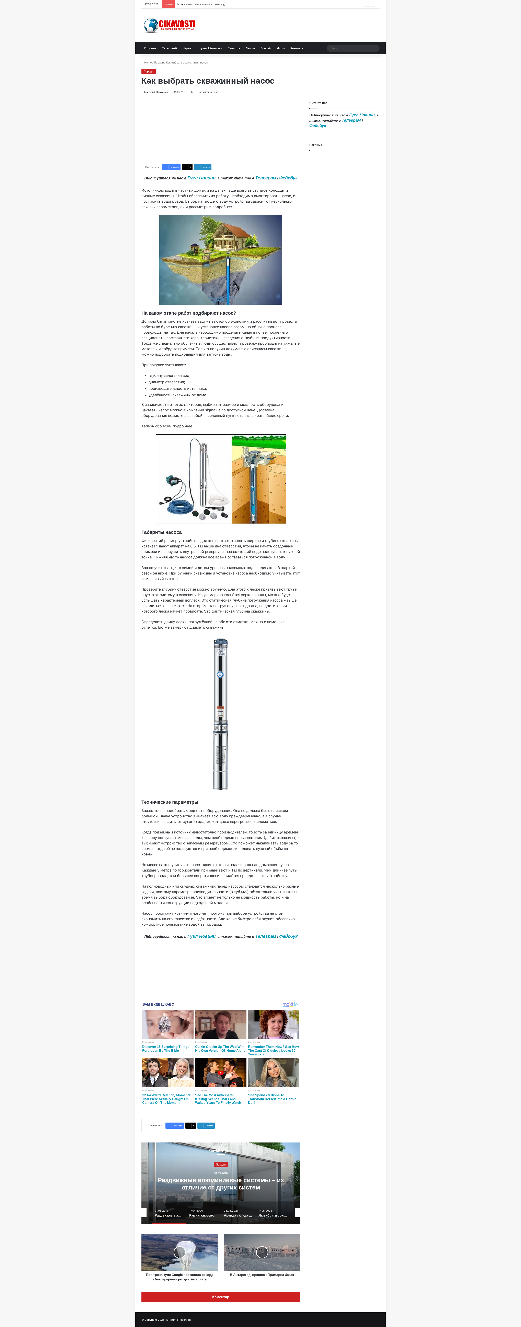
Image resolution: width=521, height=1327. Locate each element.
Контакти (296, 48)
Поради (159, 62)
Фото (281, 48)
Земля (250, 48)
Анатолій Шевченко (156, 92)
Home (147, 62)
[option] (220, 1183)
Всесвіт (265, 48)
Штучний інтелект (209, 48)
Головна (150, 48)
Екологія (234, 48)
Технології (169, 48)
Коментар (220, 1297)
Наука (187, 48)
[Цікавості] (169, 25)
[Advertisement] (220, 129)
